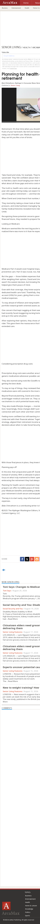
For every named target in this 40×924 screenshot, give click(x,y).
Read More (13, 619)
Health (27, 8)
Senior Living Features (12, 632)
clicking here (13, 68)
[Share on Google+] (32, 559)
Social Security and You (13, 608)
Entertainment (16, 8)
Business (5, 8)
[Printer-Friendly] (37, 559)
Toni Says (7, 590)
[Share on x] (27, 559)
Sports (27, 915)
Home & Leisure (31, 906)
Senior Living (15, 85)
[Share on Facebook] (22, 559)
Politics (27, 912)
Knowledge (29, 909)
